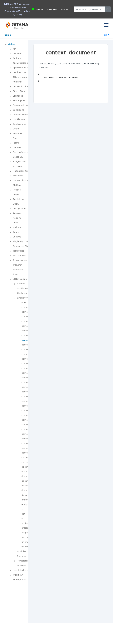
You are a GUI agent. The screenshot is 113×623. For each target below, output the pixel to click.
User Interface (20, 569)
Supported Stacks (22, 245)
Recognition (19, 208)
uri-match (26, 541)
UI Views (21, 565)
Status (39, 9)
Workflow (18, 574)
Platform (17, 184)
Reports (17, 217)
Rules (16, 222)
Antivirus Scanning (22, 62)
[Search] (108, 9)
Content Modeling (22, 114)
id (22, 508)
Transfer (17, 264)
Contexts (22, 292)
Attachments (20, 76)
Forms (16, 142)
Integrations (19, 161)
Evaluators (23, 297)
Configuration (24, 288)
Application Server (22, 67)
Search (16, 231)
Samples (21, 555)
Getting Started (21, 152)
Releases (52, 9)
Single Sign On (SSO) (23, 241)
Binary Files (19, 90)
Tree (15, 274)
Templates (18, 250)
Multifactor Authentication (27, 170)
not (23, 513)
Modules (17, 166)
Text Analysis (20, 255)
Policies (17, 189)
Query (16, 203)
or (22, 518)
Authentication (21, 86)
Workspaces (19, 579)
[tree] (15, 312)
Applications (19, 72)
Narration (18, 175)
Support (65, 9)
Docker (16, 128)
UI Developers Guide (23, 278)
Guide (7, 34)
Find (15, 137)
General (17, 147)
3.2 (105, 34)
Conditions (18, 109)
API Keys (17, 53)
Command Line (21, 105)
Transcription (20, 260)
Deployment (19, 123)
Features (17, 133)
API (14, 48)
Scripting (17, 227)
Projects (17, 194)
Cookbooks (19, 119)
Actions (17, 58)
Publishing (18, 198)
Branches (18, 95)
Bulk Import (19, 100)
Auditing (17, 81)
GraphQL (18, 156)
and (23, 302)
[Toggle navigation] (106, 24)
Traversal (18, 269)
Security (17, 236)
